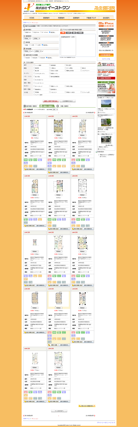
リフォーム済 (85, 92)
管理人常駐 (69, 86)
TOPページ (26, 22)
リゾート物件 (38, 94)
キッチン (26, 73)
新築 (26, 45)
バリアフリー (85, 70)
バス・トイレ (28, 76)
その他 (26, 92)
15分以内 (42, 57)
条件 (25, 65)
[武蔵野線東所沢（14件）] (68, 37)
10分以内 (34, 57)
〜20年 (39, 45)
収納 (25, 79)
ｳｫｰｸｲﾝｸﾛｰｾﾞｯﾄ (39, 80)
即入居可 (68, 65)
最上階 (37, 70)
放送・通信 (27, 83)
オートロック (38, 86)
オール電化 (69, 68)
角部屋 (37, 68)
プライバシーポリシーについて (106, 422)
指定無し (53, 32)
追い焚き (37, 76)
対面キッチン (54, 73)
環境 (25, 68)
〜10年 (32, 45)
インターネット (39, 83)
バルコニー (54, 92)
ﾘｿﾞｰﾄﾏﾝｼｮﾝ (45, 32)
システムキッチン (40, 73)
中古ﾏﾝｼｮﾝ (36, 32)
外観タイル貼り (70, 92)
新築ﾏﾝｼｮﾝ (28, 32)
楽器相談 (53, 65)
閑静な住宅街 (70, 70)
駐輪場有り (38, 89)
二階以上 (53, 68)
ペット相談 (38, 65)
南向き (84, 68)
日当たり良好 (54, 70)
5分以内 (27, 57)
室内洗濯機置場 (55, 76)
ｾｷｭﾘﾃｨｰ (26, 86)
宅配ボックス (54, 86)
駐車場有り (54, 89)
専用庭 (37, 92)
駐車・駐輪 (27, 89)
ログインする (106, 59)
